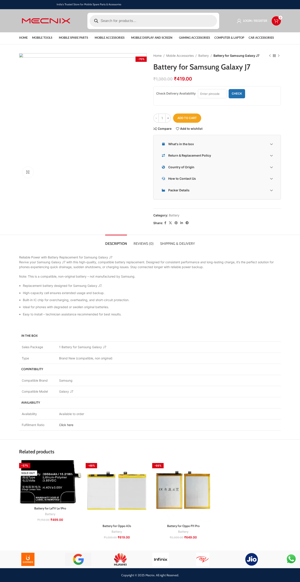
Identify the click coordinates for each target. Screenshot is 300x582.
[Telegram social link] (187, 223)
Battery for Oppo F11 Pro (183, 526)
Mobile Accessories (180, 55)
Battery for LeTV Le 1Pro (50, 508)
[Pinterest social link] (176, 223)
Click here (66, 425)
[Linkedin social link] (181, 223)
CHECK (237, 93)
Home (157, 55)
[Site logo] (46, 20)
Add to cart (187, 118)
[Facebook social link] (165, 223)
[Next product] (279, 55)
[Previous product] (270, 55)
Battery (203, 55)
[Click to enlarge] (27, 172)
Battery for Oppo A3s (117, 526)
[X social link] (170, 223)
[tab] (116, 241)
